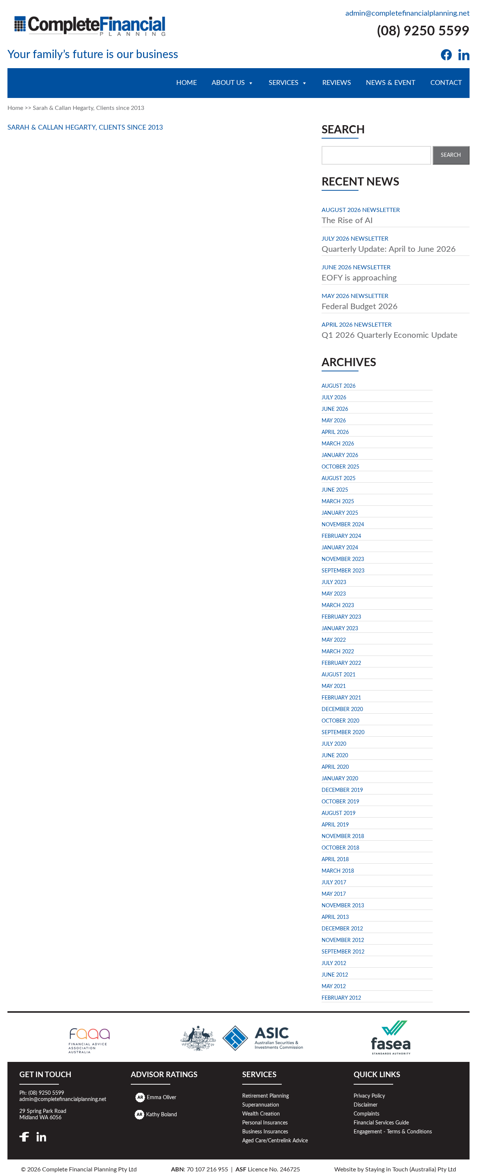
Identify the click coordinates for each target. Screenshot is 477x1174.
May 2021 (334, 686)
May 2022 (334, 640)
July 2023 (334, 582)
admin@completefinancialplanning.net (407, 13)
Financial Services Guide (381, 1123)
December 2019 (342, 790)
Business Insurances (265, 1132)
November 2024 (343, 524)
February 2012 (341, 998)
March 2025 (338, 501)
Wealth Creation (261, 1114)
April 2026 (335, 432)
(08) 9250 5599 (423, 31)
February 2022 (341, 663)
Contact (446, 83)
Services (283, 83)
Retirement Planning (265, 1096)
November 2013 (343, 905)
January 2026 (340, 455)
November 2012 (343, 940)
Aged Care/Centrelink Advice (275, 1140)
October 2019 (340, 802)
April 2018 (335, 859)
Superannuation (260, 1105)
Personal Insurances (265, 1123)
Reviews (336, 83)
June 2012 (335, 975)
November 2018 (343, 836)
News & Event (391, 83)
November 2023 (343, 559)
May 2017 (334, 894)
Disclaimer (366, 1105)
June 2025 (335, 490)
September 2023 (343, 571)
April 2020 (335, 767)
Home (186, 83)
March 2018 (338, 871)
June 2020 (335, 755)
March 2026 (338, 444)
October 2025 (340, 467)
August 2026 (339, 386)
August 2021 (339, 675)
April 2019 (335, 825)
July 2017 (334, 882)
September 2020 (343, 732)
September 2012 (343, 952)
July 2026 (334, 397)
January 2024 (340, 547)
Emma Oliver (161, 1097)
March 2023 (338, 605)
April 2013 (335, 917)
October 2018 (340, 848)
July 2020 (334, 744)
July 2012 (334, 963)
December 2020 (342, 709)
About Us (228, 83)
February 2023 (341, 617)
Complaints (366, 1114)
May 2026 (334, 420)
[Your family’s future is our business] (90, 24)
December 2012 (342, 929)
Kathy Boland (161, 1114)
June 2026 (335, 409)
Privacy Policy (369, 1096)
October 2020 (340, 721)
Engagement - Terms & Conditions (393, 1132)
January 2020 (340, 778)
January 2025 (340, 513)
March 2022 (338, 651)
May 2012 (334, 986)
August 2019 (339, 813)
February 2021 (341, 698)
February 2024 (341, 536)
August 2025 (339, 478)
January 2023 (340, 628)
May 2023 (334, 594)
